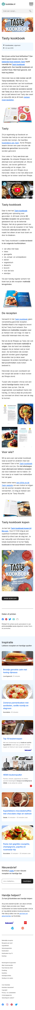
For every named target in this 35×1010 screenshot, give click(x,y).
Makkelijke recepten (7, 940)
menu (31, 5)
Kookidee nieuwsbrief (8, 987)
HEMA (25, 922)
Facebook (3, 619)
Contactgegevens (7, 995)
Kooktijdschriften (6, 975)
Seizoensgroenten (7, 948)
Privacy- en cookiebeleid (9, 992)
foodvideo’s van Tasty (10, 143)
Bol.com (9, 923)
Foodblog (4, 970)
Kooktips (4, 956)
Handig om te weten (7, 978)
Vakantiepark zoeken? (8, 997)
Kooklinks (4, 973)
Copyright (4, 990)
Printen (17, 619)
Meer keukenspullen (7, 965)
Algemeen (17, 45)
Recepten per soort (7, 943)
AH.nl (12, 928)
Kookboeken (9, 45)
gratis (11, 871)
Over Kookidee (6, 985)
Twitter (10, 619)
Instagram (7, 1005)
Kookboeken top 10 (7, 953)
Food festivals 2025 (7, 968)
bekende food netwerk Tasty (13, 62)
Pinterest (6, 619)
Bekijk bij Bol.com (10, 598)
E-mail (13, 619)
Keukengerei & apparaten (9, 962)
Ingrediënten (5, 945)
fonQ (22, 928)
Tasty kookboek (21, 319)
